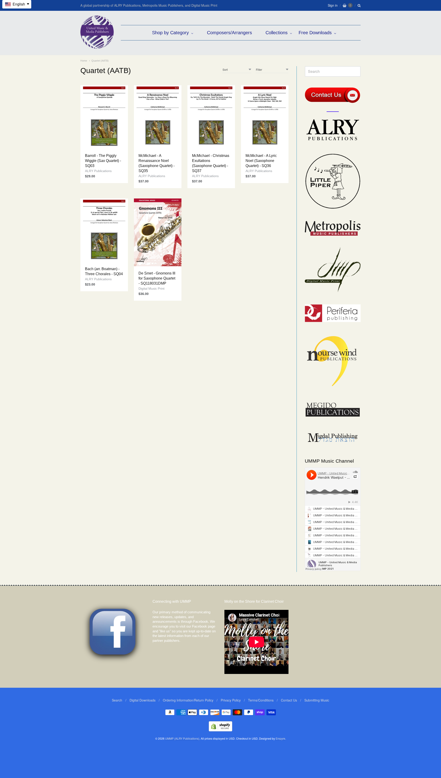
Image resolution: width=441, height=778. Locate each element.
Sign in (333, 5)
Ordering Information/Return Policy (188, 700)
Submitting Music (316, 700)
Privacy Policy (231, 700)
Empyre (280, 738)
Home (83, 60)
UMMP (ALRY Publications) (182, 738)
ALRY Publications (98, 171)
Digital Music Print (151, 288)
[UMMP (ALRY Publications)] (97, 46)
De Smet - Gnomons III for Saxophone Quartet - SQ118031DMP (157, 278)
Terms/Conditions (261, 700)
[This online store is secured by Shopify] (220, 730)
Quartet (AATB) (100, 60)
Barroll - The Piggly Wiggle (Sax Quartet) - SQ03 (103, 161)
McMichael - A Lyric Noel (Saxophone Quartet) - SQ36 (261, 161)
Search (117, 700)
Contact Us (289, 700)
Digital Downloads (142, 700)
